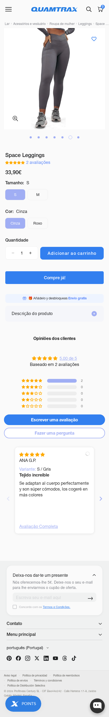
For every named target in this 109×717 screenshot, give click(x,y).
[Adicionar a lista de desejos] (94, 39)
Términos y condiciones (48, 680)
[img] (32, 454)
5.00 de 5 (68, 358)
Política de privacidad (34, 675)
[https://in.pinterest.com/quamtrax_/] (9, 658)
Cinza (18, 225)
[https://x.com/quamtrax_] (36, 658)
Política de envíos (17, 680)
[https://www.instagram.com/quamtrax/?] (27, 658)
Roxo (40, 225)
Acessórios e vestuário (29, 23)
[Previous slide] (8, 499)
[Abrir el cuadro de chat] (97, 705)
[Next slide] (101, 499)
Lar (7, 23)
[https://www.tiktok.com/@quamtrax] (73, 658)
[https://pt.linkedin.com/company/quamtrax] (46, 658)
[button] (15, 162)
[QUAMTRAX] (54, 9)
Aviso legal (10, 675)
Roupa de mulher (62, 23)
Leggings (85, 23)
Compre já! (54, 277)
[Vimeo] (64, 658)
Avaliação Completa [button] (38, 526)
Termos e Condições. (56, 607)
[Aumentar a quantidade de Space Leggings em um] (30, 253)
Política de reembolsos (66, 675)
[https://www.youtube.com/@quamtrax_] (55, 658)
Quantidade (17, 240)
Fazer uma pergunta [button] (54, 433)
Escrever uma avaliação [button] (54, 419)
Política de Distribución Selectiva (26, 685)
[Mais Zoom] (15, 119)
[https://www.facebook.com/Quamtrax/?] (18, 658)
